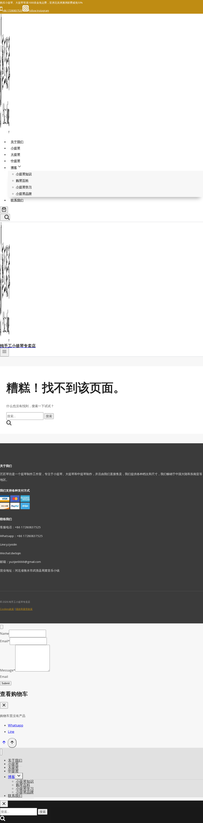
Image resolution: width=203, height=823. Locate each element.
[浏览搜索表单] (5, 217)
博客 (11, 776)
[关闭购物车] (4, 705)
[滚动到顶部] (4, 743)
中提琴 (15, 161)
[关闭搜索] (4, 804)
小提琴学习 (24, 187)
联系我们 (17, 200)
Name (4, 633)
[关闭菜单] (1, 752)
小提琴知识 (24, 174)
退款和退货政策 (24, 609)
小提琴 (15, 148)
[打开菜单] (4, 352)
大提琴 (15, 154)
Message (7, 670)
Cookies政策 (7, 609)
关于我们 (17, 142)
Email (5, 641)
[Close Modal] (1, 627)
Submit (6, 683)
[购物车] (4, 210)
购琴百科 (22, 180)
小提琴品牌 (24, 193)
